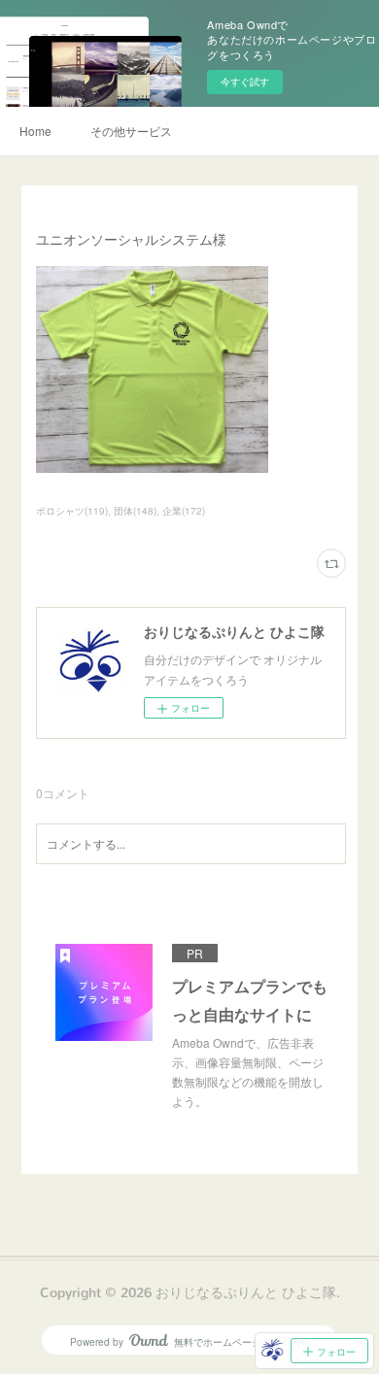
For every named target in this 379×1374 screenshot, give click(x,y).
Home (35, 130)
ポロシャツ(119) (72, 511)
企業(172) (183, 511)
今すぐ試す (245, 81)
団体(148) (135, 511)
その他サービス (131, 130)
